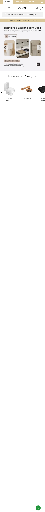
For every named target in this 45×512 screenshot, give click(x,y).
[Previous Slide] (5, 47)
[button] (21, 66)
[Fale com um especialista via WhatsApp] (38, 508)
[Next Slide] (40, 47)
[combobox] (22, 14)
